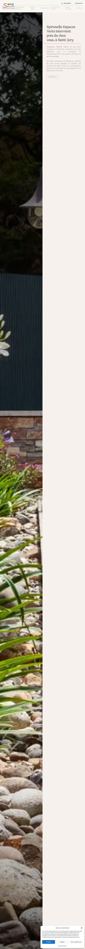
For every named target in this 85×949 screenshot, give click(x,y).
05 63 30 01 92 (79, 3)
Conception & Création (19, 8)
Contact (79, 8)
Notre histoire (68, 8)
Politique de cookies (62, 945)
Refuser (62, 942)
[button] (82, 928)
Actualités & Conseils (55, 8)
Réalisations (44, 8)
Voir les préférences (76, 942)
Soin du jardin (32, 8)
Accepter (48, 942)
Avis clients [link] (67, 3)
